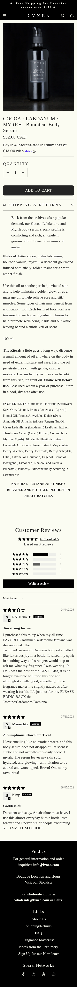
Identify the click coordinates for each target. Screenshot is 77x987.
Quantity (16, 164)
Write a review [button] (38, 583)
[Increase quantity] (23, 172)
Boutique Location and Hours (38, 876)
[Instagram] (33, 974)
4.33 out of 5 (49, 539)
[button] (20, 554)
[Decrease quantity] (7, 172)
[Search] (62, 15)
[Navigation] (4, 15)
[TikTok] (53, 974)
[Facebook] (23, 974)
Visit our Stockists (38, 882)
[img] (14, 610)
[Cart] (71, 15)
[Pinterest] (43, 974)
